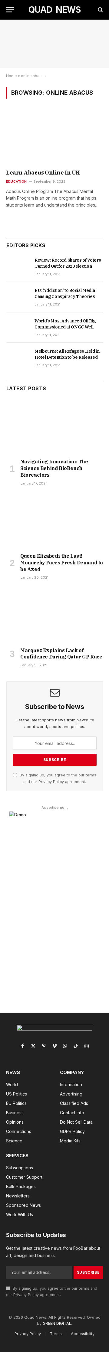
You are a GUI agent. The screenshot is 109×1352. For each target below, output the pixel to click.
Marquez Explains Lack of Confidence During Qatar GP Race (61, 653)
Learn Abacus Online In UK (43, 172)
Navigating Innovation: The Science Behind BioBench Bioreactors (54, 468)
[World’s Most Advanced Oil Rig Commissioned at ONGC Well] (17, 327)
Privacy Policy (51, 781)
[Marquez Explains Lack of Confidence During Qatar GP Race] (54, 615)
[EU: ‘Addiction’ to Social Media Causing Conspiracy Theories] (17, 297)
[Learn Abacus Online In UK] (54, 138)
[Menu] (10, 10)
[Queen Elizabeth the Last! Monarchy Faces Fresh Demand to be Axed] (54, 521)
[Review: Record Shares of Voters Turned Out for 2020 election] (17, 266)
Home (11, 75)
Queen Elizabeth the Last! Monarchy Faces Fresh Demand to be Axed (61, 562)
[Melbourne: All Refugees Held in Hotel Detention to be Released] (17, 358)
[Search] (100, 10)
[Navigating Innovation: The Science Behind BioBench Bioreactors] (54, 427)
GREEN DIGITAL (57, 1323)
